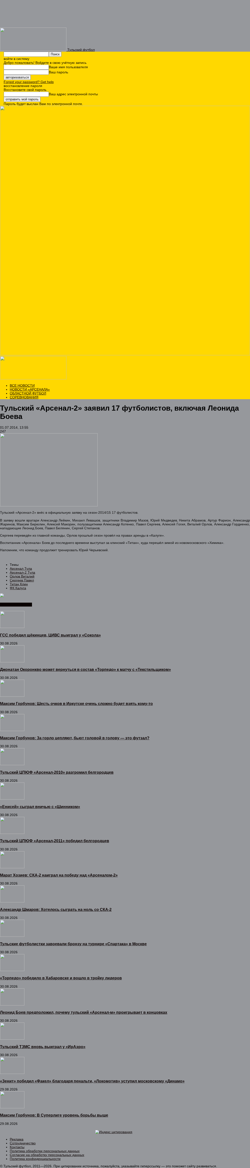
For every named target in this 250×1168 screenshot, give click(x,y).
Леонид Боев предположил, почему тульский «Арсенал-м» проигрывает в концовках (83, 1012)
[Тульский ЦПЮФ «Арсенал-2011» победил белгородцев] (12, 833)
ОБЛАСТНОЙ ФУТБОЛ (28, 393)
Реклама (16, 1139)
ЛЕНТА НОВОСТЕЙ (16, 605)
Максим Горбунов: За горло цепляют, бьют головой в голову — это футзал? (74, 738)
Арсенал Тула (21, 568)
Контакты (17, 1147)
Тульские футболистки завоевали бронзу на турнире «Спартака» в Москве (73, 944)
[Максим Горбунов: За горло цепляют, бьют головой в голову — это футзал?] (12, 730)
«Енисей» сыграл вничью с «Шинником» (40, 806)
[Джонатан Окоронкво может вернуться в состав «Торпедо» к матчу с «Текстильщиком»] (12, 661)
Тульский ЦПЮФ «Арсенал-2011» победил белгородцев (54, 841)
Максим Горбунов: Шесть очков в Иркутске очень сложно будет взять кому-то (76, 703)
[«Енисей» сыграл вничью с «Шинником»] (12, 798)
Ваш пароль (58, 72)
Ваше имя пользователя (68, 67)
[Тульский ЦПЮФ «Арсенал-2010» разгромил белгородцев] (12, 764)
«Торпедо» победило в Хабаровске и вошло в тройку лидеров (61, 978)
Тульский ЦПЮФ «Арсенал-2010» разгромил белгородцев (57, 772)
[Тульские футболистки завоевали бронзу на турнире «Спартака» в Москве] (12, 935)
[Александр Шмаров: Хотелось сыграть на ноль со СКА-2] (12, 901)
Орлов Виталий (22, 576)
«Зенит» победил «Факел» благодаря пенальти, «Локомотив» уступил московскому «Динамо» (92, 1081)
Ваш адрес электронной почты (73, 94)
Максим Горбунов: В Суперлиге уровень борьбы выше (54, 1115)
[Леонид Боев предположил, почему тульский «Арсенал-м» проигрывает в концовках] (12, 1004)
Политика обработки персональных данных (45, 1151)
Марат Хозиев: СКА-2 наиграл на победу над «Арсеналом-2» (59, 875)
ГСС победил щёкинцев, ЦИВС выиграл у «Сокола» (50, 635)
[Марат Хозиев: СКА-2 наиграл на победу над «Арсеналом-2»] (12, 867)
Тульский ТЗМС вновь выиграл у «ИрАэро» (42, 1046)
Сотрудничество (23, 1143)
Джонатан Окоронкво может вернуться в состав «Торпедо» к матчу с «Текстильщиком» (85, 669)
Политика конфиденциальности (35, 1159)
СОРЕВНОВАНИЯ (24, 397)
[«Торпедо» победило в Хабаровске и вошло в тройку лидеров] (12, 970)
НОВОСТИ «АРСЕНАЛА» (30, 389)
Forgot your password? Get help (29, 82)
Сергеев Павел (22, 580)
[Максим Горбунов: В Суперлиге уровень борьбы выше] (12, 1107)
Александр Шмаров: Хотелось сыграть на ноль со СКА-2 (56, 909)
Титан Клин (19, 584)
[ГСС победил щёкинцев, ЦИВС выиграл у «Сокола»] (12, 627)
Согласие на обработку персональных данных (47, 1155)
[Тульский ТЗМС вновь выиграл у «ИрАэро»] (12, 1038)
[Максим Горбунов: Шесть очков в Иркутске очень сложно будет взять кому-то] (12, 695)
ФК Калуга (18, 588)
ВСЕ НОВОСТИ (22, 385)
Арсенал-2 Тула (22, 572)
